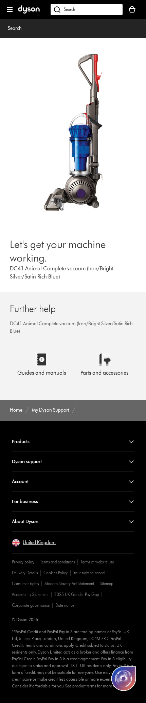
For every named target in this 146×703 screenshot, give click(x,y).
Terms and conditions (57, 561)
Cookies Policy (55, 572)
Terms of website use (97, 561)
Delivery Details (25, 572)
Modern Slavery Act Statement (69, 583)
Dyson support (27, 461)
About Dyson (25, 521)
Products (21, 441)
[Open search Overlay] (87, 9)
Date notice (64, 605)
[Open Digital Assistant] (123, 678)
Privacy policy (23, 561)
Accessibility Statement (30, 594)
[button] (34, 543)
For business (25, 501)
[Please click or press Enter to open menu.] (9, 9)
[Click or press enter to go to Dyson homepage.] (29, 12)
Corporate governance (31, 605)
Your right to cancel (89, 572)
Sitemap (106, 583)
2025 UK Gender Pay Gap (76, 594)
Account (20, 481)
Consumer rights (25, 583)
